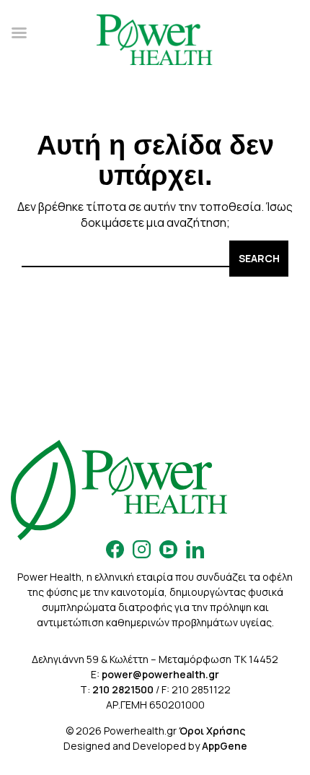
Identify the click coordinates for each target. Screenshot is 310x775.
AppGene (224, 746)
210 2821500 (123, 689)
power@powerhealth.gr (160, 674)
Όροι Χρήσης (212, 730)
